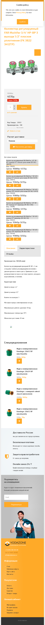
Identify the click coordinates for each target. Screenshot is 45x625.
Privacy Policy (21, 13)
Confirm (22, 22)
